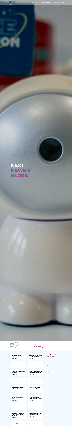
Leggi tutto (14, 358)
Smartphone (48, 372)
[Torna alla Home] (13, 2)
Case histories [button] (47, 2)
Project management (50, 363)
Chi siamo (37, 2)
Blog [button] (52, 2)
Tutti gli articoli (49, 358)
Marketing (48, 367)
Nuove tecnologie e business (51, 356)
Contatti (63, 2)
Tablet (47, 374)
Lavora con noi (57, 2)
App (47, 365)
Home (33, 2)
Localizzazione (49, 376)
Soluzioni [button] (42, 2)
